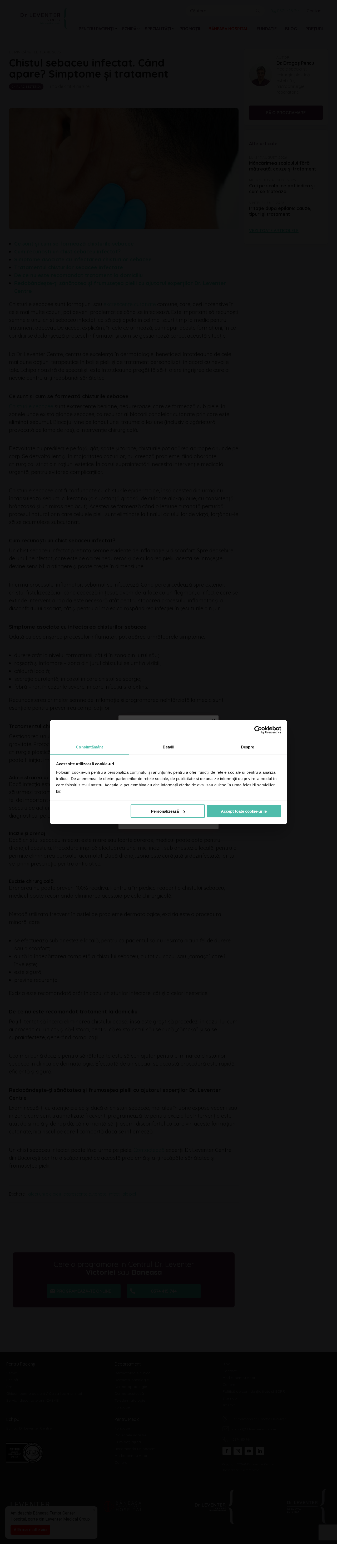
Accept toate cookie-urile (244, 811)
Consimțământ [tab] (89, 746)
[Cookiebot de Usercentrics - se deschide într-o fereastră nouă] (258, 730)
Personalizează (165, 811)
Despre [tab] (247, 746)
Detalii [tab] (169, 746)
